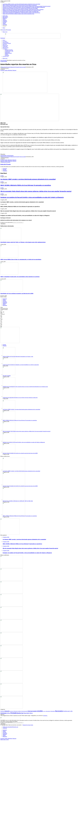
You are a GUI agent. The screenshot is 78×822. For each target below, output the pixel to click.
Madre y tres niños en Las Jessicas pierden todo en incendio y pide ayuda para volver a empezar (23, 9)
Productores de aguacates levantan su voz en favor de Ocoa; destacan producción (20, 397)
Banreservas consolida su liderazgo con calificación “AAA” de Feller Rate (18, 501)
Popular (4, 344)
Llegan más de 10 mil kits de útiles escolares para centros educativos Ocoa (18, 13)
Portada (5, 61)
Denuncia (7, 55)
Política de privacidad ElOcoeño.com (10, 727)
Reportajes (5, 47)
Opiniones (5, 46)
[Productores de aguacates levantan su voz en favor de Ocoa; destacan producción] (9, 396)
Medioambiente (8, 53)
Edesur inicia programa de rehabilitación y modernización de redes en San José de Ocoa (21, 12)
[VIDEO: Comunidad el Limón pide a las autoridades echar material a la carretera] (9, 274)
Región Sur (5, 45)
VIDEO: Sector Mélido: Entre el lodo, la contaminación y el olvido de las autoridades (20, 259)
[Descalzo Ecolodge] (9, 374)
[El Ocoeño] (5, 29)
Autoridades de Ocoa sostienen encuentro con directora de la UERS (16, 293)
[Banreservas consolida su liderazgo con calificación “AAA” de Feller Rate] (14, 499)
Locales (5, 41)
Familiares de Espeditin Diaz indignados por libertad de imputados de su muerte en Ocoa (21, 10)
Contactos (6, 56)
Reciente (4, 345)
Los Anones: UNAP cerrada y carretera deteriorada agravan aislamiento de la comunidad (21, 4)
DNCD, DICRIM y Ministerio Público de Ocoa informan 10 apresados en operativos (20, 5)
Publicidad (2, 38)
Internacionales (7, 43)
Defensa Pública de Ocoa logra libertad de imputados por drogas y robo (18, 356)
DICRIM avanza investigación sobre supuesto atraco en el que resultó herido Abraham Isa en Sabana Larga (25, 386)
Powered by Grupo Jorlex (28, 725)
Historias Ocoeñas (9, 49)
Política (6, 54)
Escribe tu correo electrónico (6, 222)
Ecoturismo (7, 52)
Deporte (5, 44)
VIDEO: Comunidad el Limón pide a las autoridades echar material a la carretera (19, 276)
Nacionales (5, 42)
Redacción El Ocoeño (14, 67)
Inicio (4, 40)
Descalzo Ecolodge (7, 375)
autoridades (3, 155)
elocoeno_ (45, 715)
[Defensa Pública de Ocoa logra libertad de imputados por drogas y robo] (9, 355)
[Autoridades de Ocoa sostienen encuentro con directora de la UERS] (11, 291)
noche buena (10, 155)
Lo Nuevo (5, 48)
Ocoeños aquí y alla (9, 50)
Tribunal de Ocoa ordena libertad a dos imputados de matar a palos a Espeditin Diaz (20, 11)
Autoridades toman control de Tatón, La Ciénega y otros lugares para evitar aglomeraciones (23, 242)
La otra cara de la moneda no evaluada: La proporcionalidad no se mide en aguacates (21, 364)
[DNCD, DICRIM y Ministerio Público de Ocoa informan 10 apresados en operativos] (9, 419)
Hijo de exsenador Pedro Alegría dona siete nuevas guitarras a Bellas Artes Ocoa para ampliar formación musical (26, 6)
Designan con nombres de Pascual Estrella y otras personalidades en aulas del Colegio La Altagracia (24, 7)
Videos (31, 713)
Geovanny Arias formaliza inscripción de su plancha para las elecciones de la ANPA (20, 8)
